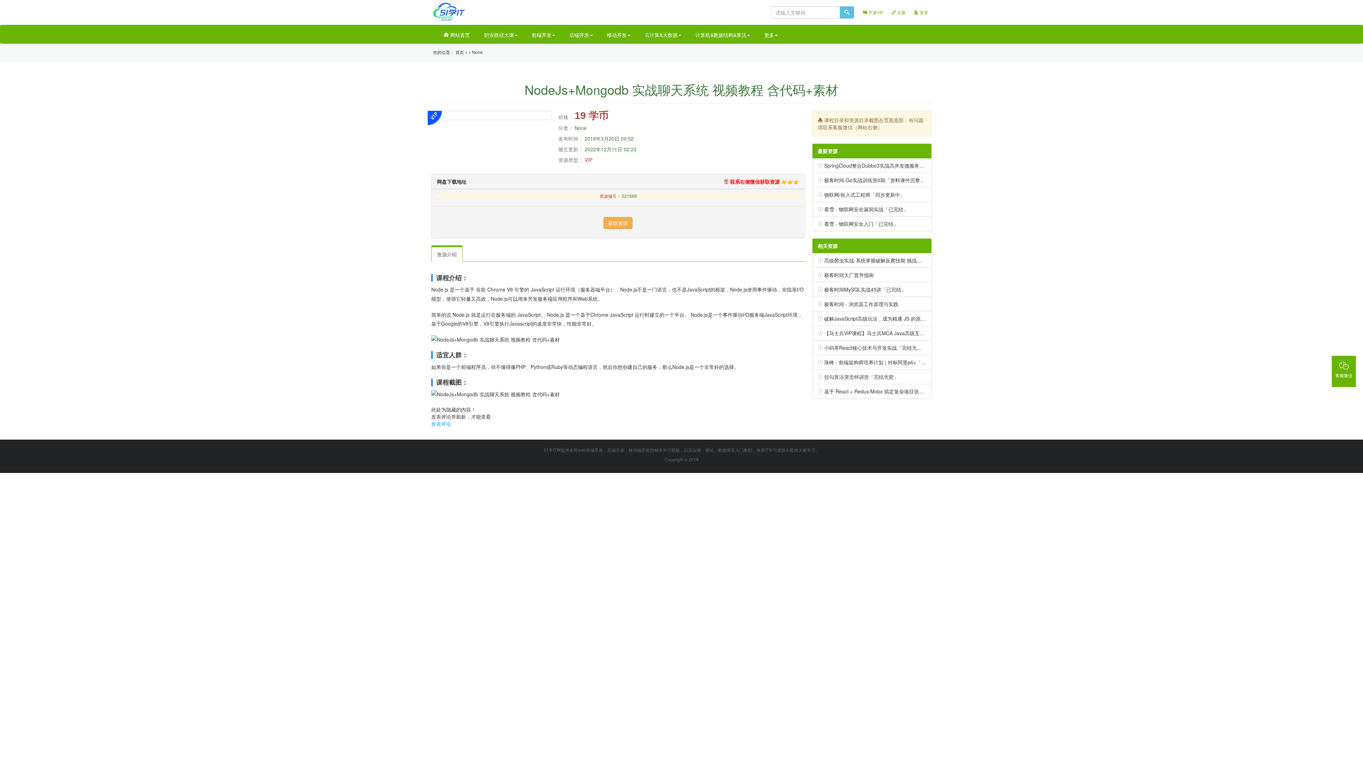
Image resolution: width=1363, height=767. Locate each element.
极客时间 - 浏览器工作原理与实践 (861, 304)
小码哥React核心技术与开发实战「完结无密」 (875, 347)
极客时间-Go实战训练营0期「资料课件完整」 (874, 180)
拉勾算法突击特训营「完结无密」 (861, 376)
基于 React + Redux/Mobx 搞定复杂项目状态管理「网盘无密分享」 (899, 391)
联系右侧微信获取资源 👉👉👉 (764, 181)
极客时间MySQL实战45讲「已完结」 (865, 289)
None (477, 52)
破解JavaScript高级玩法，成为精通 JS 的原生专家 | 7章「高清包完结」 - (905, 318)
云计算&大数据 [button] (661, 34)
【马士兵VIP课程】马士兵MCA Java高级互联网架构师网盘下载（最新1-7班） (910, 333)
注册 (900, 12)
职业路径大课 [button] (499, 34)
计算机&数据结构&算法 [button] (720, 34)
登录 (923, 12)
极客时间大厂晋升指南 (849, 274)
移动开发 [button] (617, 34)
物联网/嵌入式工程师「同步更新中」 (864, 194)
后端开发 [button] (579, 34)
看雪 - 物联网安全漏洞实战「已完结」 (866, 209)
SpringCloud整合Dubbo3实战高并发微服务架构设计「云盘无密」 (896, 165)
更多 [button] (769, 34)
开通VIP (875, 12)
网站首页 (459, 34)
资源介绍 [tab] (447, 254)
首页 (459, 52)
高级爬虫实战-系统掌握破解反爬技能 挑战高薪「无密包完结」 (893, 260)
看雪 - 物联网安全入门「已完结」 (861, 223)
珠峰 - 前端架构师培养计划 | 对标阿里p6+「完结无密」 (885, 362)
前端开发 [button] (542, 34)
